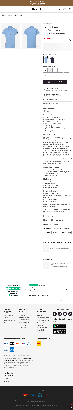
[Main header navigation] (4, 9)
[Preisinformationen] (70, 40)
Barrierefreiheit (38, 400)
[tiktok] (70, 314)
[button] (10, 36)
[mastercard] (17, 344)
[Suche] (54, 9)
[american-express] (12, 350)
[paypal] (6, 344)
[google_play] (59, 326)
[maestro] (23, 344)
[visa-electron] (29, 344)
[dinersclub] (6, 350)
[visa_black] (12, 344)
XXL (66, 70)
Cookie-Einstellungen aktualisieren (36, 401)
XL (60, 70)
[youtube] (65, 314)
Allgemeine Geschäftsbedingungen (23, 400)
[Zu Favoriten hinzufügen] (70, 82)
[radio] (46, 59)
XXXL (46, 75)
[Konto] (59, 9)
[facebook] (55, 314)
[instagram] (60, 314)
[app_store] (59, 331)
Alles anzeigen (64, 301)
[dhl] (39, 344)
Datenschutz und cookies (50, 400)
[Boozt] (36, 9)
